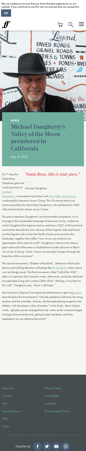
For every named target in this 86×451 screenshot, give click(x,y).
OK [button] (6, 13)
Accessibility (52, 396)
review (77, 292)
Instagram (66, 446)
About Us (7, 388)
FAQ (5, 419)
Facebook (37, 446)
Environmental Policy (57, 411)
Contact (7, 396)
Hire (4, 403)
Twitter (47, 446)
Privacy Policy (53, 388)
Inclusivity (50, 403)
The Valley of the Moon (62, 196)
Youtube (56, 446)
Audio (5, 426)
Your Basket (60, 24)
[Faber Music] (6, 24)
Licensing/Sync (11, 411)
